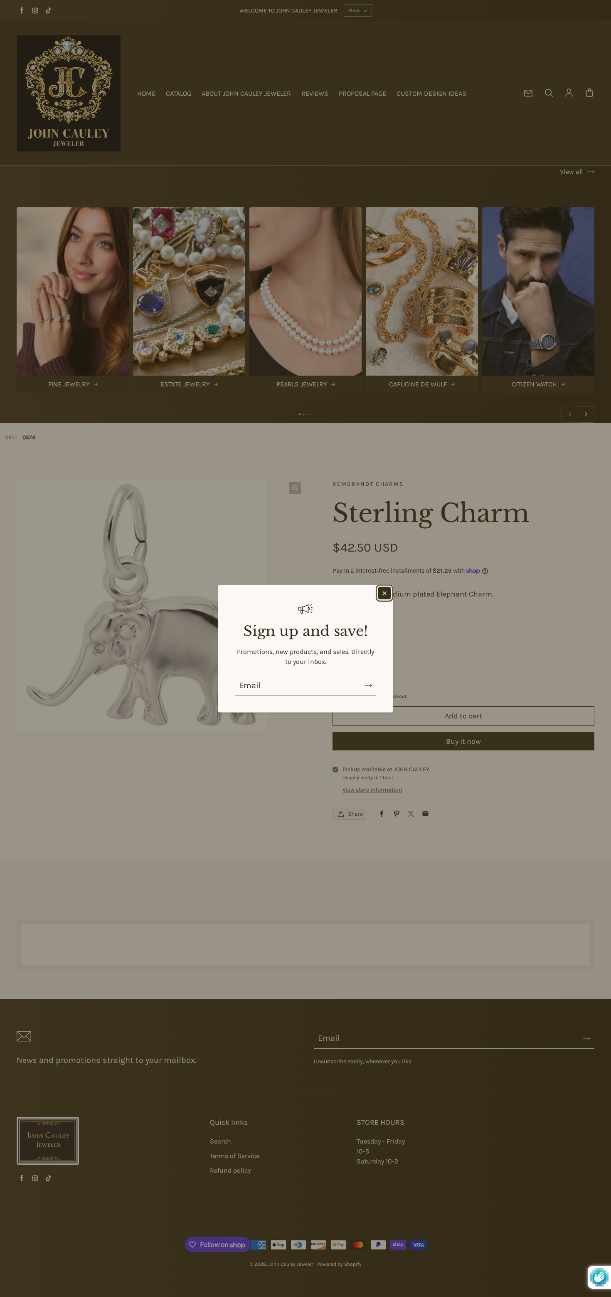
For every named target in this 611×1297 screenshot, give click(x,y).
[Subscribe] (368, 685)
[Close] (384, 593)
